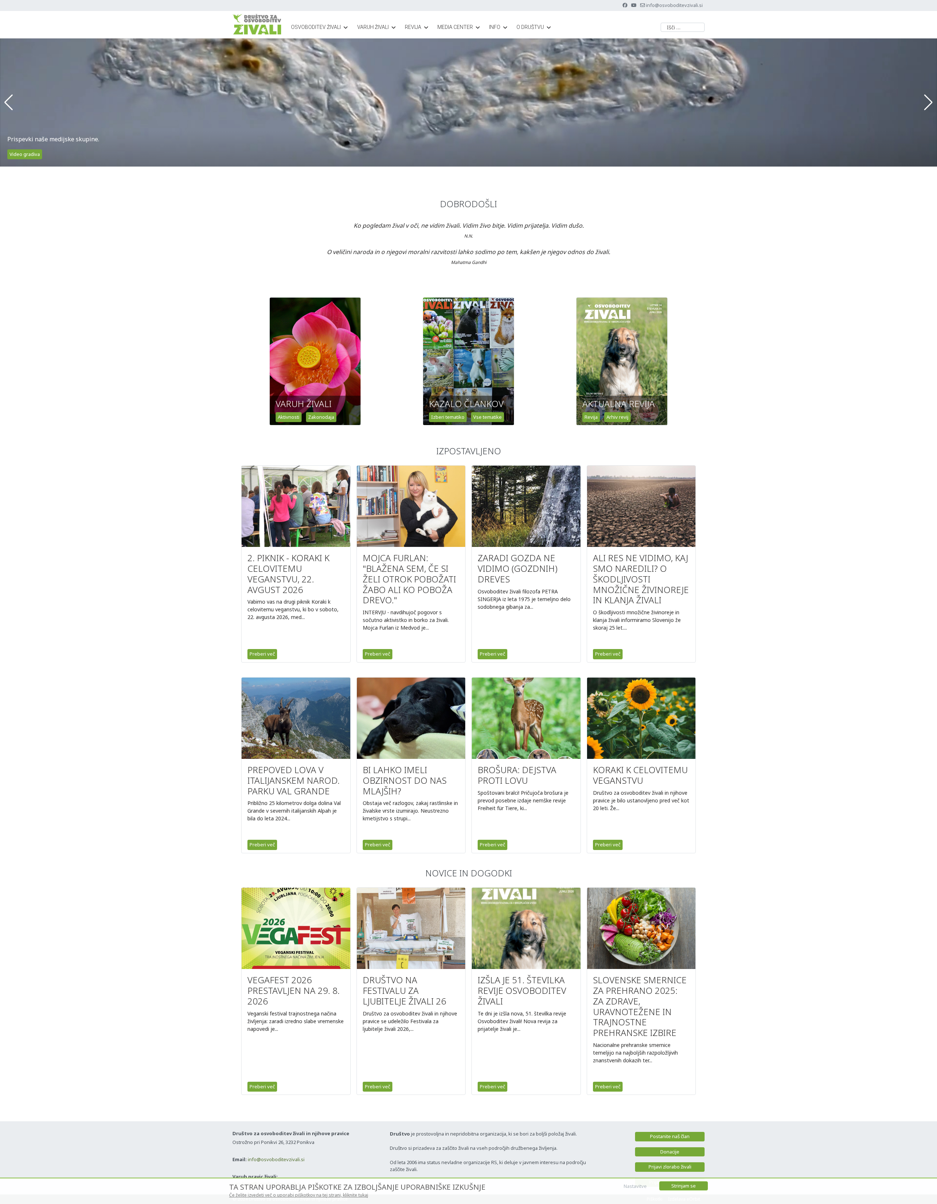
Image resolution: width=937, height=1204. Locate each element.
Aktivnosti (288, 417)
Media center (455, 27)
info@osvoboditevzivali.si (674, 5)
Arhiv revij (617, 417)
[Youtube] (634, 5)
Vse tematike (487, 417)
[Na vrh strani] (924, 1190)
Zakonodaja (321, 417)
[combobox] (683, 27)
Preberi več (262, 654)
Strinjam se (683, 1185)
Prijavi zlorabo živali (670, 1166)
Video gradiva (25, 154)
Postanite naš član (670, 1136)
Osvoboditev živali (316, 27)
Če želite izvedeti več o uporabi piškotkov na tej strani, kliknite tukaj (298, 1195)
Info (494, 27)
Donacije (669, 1151)
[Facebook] (625, 5)
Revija (413, 27)
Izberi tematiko (447, 417)
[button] (9, 102)
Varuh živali (373, 27)
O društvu (530, 27)
